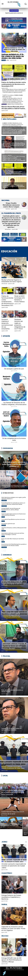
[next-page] (5, 550)
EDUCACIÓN (4, 79)
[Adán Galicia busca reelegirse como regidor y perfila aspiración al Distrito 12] (14, 460)
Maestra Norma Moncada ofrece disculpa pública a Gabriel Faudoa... (13, 107)
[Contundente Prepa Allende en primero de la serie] (14, 807)
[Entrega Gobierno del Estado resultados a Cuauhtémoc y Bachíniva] (14, 884)
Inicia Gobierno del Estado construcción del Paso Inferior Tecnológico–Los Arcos (12, 534)
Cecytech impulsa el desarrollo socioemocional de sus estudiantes (7, 324)
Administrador (8, 229)
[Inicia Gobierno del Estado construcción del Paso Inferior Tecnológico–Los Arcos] (11, 823)
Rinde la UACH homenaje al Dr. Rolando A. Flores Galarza (19, 299)
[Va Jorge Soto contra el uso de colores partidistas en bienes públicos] (14, 573)
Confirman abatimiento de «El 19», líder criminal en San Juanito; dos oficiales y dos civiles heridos (12, 56)
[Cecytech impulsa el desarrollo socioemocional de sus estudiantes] (7, 314)
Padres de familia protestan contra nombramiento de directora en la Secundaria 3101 (13, 84)
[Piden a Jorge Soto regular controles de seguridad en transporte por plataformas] (14, 605)
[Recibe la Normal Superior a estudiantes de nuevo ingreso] (14, 267)
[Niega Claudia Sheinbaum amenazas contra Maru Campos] (24, 204)
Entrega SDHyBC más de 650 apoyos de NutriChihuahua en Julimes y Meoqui (11, 960)
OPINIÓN (14, 366)
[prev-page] (2, 550)
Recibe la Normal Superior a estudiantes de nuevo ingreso (11, 280)
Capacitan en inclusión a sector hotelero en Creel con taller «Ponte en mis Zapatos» (13, 928)
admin (7, 60)
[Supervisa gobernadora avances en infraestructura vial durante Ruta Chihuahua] (14, 787)
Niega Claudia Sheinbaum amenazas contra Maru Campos (11, 205)
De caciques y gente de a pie (14, 369)
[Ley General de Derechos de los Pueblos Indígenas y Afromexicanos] (14, 387)
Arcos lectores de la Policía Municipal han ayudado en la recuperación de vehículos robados (14, 545)
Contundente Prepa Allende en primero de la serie (13, 519)
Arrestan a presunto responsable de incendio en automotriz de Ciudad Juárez (13, 866)
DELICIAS (3, 511)
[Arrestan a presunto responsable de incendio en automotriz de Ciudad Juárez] (14, 753)
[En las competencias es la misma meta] (14, 422)
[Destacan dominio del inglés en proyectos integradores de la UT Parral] (20, 314)
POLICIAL (3, 60)
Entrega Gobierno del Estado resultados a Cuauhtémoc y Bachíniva (11, 897)
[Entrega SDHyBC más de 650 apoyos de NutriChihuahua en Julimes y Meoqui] (14, 947)
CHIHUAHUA (4, 500)
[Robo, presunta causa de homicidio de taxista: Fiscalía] (14, 677)
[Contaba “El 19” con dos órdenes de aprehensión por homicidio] (14, 715)
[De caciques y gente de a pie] (14, 353)
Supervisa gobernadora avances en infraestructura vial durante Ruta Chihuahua (13, 514)
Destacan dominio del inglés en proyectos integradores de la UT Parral (19, 324)
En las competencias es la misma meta (14, 439)
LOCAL (3, 516)
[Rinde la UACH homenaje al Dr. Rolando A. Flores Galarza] (20, 290)
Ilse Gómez (8, 209)
